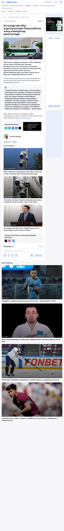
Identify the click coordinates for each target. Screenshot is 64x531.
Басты (5, 17)
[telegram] (9, 128)
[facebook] (13, 128)
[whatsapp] (6, 128)
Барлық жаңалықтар (14, 17)
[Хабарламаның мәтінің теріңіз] (23, 251)
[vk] (16, 128)
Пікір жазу (38, 255)
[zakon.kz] (11, 2)
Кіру (41, 246)
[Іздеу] (61, 2)
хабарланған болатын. (23, 118)
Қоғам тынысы (25, 17)
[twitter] (19, 128)
